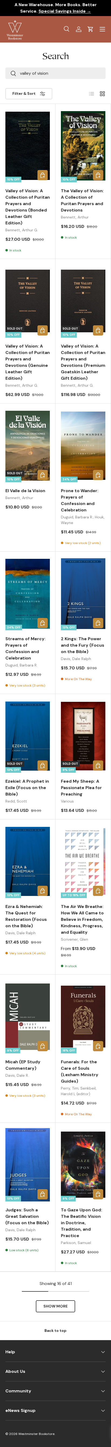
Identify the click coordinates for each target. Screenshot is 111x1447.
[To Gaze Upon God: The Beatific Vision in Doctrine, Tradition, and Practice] (83, 1164)
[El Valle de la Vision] (27, 445)
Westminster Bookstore (36, 1434)
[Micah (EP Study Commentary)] (27, 1016)
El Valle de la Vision (25, 490)
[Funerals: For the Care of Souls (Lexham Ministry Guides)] (83, 1016)
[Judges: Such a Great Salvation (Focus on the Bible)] (27, 1164)
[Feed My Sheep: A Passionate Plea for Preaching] (83, 736)
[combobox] (55, 73)
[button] (90, 29)
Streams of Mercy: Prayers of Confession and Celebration (25, 648)
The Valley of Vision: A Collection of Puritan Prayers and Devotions (82, 200)
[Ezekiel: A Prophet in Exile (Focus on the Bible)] (27, 736)
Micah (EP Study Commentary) (22, 1065)
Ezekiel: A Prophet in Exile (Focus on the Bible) (27, 787)
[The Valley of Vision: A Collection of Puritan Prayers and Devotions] (83, 146)
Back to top (55, 1330)
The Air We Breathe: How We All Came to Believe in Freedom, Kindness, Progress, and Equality (82, 919)
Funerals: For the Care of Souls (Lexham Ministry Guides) (79, 1071)
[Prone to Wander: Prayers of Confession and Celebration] (83, 445)
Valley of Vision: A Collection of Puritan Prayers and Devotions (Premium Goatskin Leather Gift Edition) (83, 362)
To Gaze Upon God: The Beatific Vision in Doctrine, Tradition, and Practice (81, 1222)
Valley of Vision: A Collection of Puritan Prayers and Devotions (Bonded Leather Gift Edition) (27, 207)
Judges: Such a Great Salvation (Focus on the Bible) (27, 1216)
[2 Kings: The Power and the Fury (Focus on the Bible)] (83, 593)
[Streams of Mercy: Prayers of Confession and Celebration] (27, 593)
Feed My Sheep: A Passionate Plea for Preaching (81, 787)
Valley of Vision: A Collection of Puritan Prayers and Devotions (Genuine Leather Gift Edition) (27, 362)
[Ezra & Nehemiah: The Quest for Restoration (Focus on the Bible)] (27, 861)
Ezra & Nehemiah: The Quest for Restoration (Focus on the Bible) (26, 916)
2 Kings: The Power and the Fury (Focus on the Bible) (82, 645)
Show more (55, 1306)
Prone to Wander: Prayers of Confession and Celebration (79, 500)
